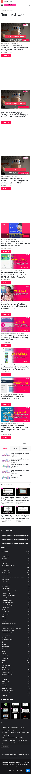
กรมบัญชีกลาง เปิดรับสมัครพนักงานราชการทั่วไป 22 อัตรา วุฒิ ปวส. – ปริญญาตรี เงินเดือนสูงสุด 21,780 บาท (22, 518)
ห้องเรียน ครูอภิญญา (6, 669)
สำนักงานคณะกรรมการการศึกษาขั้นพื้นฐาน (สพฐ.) (12, 737)
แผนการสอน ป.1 (5, 746)
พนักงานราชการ (7, 658)
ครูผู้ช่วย (5, 653)
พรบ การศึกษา (6, 579)
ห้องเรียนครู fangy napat (7, 674)
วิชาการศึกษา (6, 588)
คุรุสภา (14, 730)
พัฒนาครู (5, 581)
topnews (5, 553)
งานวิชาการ (4, 637)
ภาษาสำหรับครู (8, 605)
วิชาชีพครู (4, 644)
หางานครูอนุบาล (7, 635)
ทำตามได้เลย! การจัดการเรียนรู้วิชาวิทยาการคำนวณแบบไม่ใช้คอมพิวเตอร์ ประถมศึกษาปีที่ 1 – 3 (14, 306)
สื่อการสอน (4, 662)
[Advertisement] (15, 72)
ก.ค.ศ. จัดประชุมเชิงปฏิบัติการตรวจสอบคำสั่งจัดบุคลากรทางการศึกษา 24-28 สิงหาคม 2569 (22, 500)
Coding (5, 563)
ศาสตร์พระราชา (5, 646)
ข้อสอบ (5, 567)
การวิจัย (6, 598)
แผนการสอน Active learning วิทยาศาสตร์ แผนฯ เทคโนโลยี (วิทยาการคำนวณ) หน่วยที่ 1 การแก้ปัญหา (14, 181)
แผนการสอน (6, 614)
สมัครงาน (4, 735)
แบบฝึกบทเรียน (6, 611)
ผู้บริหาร (13, 764)
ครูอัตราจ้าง (6, 656)
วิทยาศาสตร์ (6, 607)
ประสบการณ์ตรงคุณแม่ (7, 639)
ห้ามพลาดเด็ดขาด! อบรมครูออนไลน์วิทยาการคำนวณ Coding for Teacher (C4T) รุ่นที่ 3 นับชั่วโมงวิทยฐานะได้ (14, 275)
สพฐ (28, 732)
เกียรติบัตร (5, 679)
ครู (10, 764)
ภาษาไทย (5, 586)
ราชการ (23, 732)
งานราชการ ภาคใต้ (7, 632)
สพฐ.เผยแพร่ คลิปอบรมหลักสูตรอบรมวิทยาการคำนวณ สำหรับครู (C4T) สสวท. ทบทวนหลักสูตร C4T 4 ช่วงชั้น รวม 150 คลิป (15, 428)
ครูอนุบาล (4, 618)
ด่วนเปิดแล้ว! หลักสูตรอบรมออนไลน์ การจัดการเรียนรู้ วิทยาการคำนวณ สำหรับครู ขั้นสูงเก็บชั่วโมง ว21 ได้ (14, 338)
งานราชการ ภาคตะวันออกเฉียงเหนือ (12, 628)
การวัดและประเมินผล (9, 595)
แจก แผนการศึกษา (13, 740)
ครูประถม (4, 560)
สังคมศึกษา (5, 609)
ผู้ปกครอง (4, 642)
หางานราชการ (25, 764)
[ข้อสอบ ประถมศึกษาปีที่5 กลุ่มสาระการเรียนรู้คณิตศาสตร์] (6, 460)
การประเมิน (7, 593)
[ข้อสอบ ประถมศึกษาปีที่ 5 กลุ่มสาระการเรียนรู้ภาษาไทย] (6, 477)
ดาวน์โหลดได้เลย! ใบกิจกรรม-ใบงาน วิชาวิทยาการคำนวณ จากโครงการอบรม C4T (15, 368)
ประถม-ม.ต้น (6, 574)
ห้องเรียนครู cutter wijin (7, 672)
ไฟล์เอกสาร (4, 695)
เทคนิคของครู (5, 683)
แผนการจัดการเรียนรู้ (6, 693)
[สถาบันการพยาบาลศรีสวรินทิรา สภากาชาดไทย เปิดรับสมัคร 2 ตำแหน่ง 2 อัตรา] (25, 705)
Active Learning (5, 727)
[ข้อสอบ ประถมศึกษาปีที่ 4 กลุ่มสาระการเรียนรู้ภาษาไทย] (6, 466)
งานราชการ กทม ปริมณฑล (9, 623)
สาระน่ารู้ (5, 558)
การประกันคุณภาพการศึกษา (11, 591)
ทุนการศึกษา (6, 556)
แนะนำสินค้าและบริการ (7, 690)
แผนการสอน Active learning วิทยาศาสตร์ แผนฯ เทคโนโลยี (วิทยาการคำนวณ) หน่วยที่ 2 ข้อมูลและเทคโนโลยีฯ (14, 114)
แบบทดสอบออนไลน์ (23, 740)
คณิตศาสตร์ (6, 570)
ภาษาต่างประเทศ (7, 584)
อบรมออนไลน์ (4, 740)
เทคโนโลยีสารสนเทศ (6, 686)
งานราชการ (4, 621)
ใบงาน (4, 616)
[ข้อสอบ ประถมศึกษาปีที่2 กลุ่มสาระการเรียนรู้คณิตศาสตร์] (6, 455)
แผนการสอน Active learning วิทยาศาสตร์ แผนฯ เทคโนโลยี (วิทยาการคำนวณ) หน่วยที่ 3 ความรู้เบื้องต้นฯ (14, 47)
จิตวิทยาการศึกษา (8, 602)
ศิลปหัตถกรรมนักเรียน (7, 649)
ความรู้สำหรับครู (8, 600)
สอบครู (3, 651)
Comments (25, 448)
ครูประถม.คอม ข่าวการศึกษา (8, 270)
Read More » (6, 55)
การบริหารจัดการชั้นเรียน (9, 565)
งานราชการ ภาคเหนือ (8, 630)
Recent (15, 448)
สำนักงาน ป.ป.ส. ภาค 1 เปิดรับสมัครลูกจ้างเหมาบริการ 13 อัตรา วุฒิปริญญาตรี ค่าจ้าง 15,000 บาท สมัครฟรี (7, 500)
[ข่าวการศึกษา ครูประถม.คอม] (10, 5)
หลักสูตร (4, 667)
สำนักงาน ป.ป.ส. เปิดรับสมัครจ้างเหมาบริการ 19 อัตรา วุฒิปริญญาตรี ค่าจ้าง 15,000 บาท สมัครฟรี (7, 518)
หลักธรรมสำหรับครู (6, 665)
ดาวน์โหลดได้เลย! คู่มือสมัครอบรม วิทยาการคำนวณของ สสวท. (12, 397)
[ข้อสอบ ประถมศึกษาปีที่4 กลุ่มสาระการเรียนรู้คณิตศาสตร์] (6, 472)
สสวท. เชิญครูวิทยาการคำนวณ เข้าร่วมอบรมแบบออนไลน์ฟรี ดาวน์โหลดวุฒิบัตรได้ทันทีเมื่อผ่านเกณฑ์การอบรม (15, 243)
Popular (5, 448)
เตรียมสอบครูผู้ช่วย (6, 681)
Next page (24, 443)
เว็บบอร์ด (15, 767)
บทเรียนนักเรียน (7, 572)
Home (3, 10)
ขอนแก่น (22, 727)
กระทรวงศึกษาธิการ (14, 727)
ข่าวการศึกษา (5, 43)
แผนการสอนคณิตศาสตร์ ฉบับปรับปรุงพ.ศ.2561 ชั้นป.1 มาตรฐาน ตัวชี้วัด (15, 743)
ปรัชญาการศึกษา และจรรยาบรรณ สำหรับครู (13, 577)
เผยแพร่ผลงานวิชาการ (7, 688)
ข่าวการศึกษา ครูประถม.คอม (8, 394)
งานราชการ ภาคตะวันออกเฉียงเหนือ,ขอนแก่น (11, 732)
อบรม (3, 676)
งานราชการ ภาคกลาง (8, 625)
